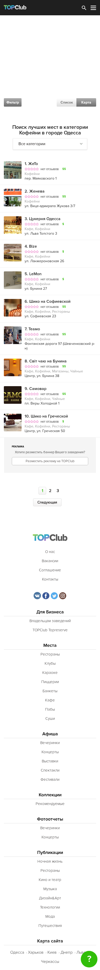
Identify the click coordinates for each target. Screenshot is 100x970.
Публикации (50, 852)
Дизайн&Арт (50, 898)
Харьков (36, 952)
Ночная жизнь (50, 861)
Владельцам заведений (50, 621)
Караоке (50, 673)
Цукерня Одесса (43, 218)
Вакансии (50, 561)
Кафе (50, 700)
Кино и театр (50, 880)
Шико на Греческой (46, 416)
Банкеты (50, 691)
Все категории (31, 143)
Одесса (17, 952)
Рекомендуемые (50, 804)
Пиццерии (50, 682)
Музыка (50, 889)
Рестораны (50, 654)
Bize (31, 246)
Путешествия (50, 926)
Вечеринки (50, 743)
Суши (50, 718)
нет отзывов (50, 169)
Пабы (50, 709)
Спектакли (50, 770)
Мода (50, 916)
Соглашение (50, 570)
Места (50, 645)
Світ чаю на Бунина (46, 361)
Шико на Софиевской (48, 301)
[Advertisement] (50, 67)
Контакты (50, 579)
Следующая (47, 502)
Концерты (50, 752)
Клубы (50, 663)
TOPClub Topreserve (50, 630)
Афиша (50, 734)
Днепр (67, 952)
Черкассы (50, 961)
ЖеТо (31, 163)
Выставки (50, 761)
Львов (82, 952)
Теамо (32, 329)
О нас (50, 552)
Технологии (50, 907)
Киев (52, 952)
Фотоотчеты (50, 819)
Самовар (35, 388)
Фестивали (50, 779)
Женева (35, 191)
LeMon (33, 273)
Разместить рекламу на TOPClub (50, 461)
